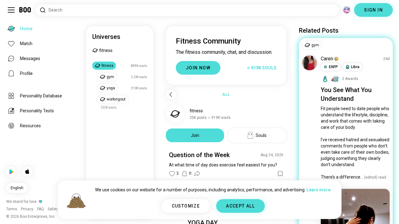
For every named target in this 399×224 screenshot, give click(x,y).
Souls (261, 135)
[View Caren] (309, 62)
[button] (336, 59)
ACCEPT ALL (240, 205)
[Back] (171, 95)
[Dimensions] (346, 10)
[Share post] (197, 173)
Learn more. (319, 189)
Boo (25, 10)
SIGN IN (373, 9)
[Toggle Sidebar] (11, 10)
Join (195, 135)
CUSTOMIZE (186, 205)
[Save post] (280, 173)
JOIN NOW (198, 67)
